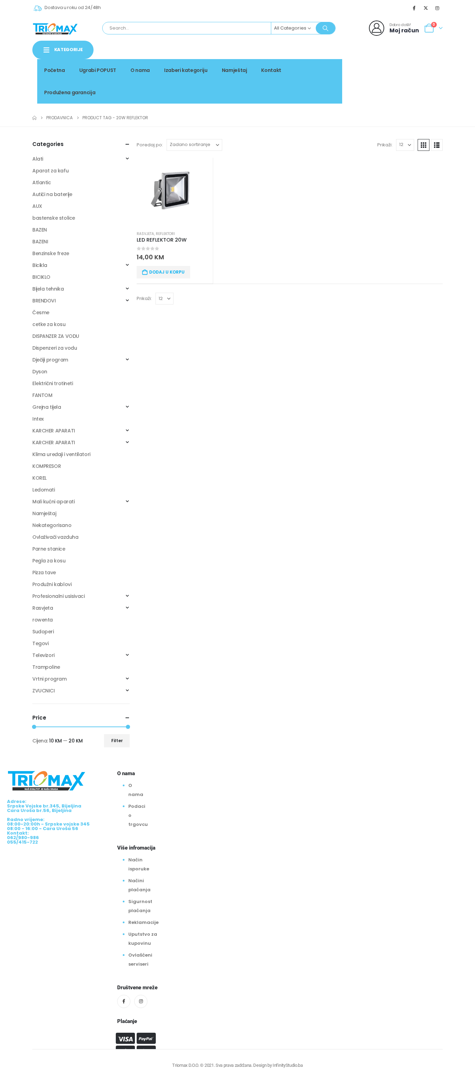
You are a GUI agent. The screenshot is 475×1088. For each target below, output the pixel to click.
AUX (37, 206)
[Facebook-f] (123, 1001)
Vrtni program (49, 678)
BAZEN (39, 229)
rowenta (42, 619)
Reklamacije (143, 922)
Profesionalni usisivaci (58, 596)
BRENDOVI (44, 300)
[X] (426, 8)
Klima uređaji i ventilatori (61, 454)
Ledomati (43, 489)
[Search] (325, 28)
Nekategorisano (51, 525)
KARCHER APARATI (53, 430)
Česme (40, 312)
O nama (140, 70)
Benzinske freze (50, 253)
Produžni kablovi (51, 584)
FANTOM (42, 395)
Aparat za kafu (50, 170)
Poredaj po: (150, 144)
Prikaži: (385, 144)
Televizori (43, 655)
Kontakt (271, 70)
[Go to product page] (175, 191)
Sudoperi (43, 631)
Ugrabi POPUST (97, 70)
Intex (38, 418)
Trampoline (46, 667)
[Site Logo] (55, 28)
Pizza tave (44, 572)
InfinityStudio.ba (288, 1065)
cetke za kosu (49, 324)
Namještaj (234, 70)
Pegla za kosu (49, 560)
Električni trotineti (52, 383)
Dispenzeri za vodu (54, 347)
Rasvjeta (145, 233)
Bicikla (39, 265)
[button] (423, 145)
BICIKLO (41, 277)
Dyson (39, 371)
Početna (54, 70)
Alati (37, 158)
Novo (430, 68)
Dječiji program (50, 359)
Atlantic (41, 182)
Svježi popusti (395, 68)
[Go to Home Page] (34, 117)
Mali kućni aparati (53, 501)
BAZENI (40, 241)
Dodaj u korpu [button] (167, 272)
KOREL (39, 477)
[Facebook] (414, 8)
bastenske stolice (53, 217)
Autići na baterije (52, 194)
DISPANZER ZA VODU (55, 336)
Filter (117, 741)
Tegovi (40, 643)
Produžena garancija (69, 92)
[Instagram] (437, 8)
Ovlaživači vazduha (55, 537)
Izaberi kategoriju (186, 70)
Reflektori (165, 233)
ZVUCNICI (43, 690)
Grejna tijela (46, 407)
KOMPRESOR (46, 466)
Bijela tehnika (48, 288)
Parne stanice (48, 548)
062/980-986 (420, 75)
